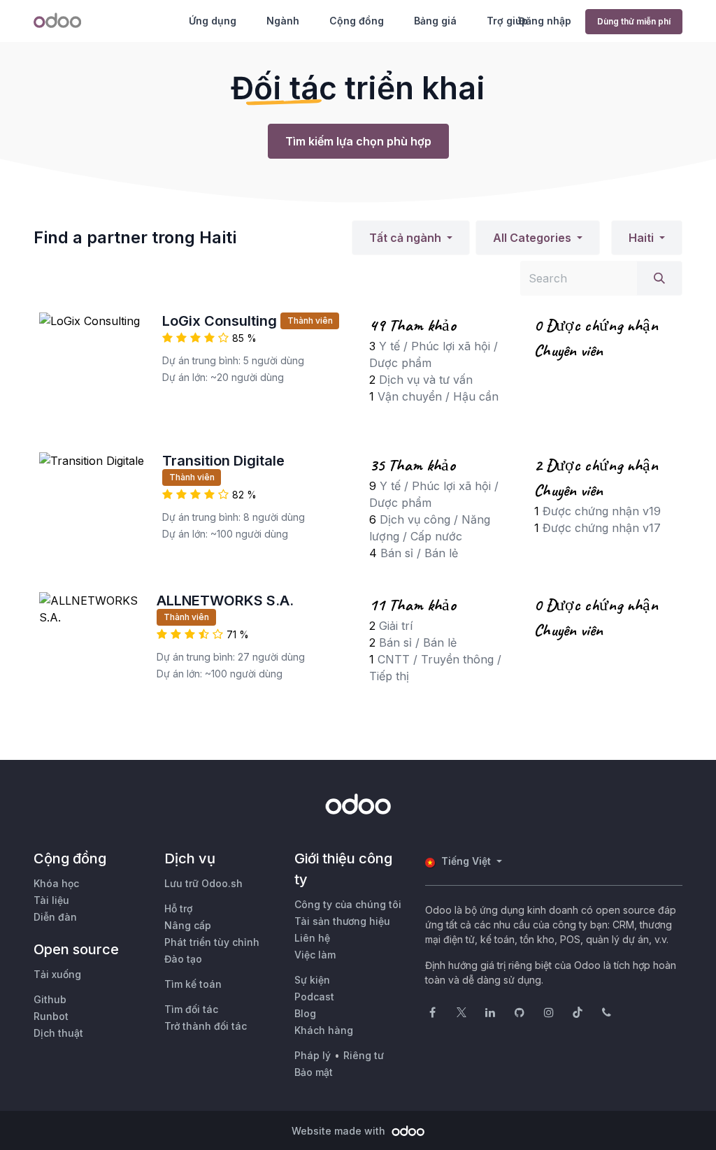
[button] (411, 237)
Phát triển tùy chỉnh (211, 942)
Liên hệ (312, 938)
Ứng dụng (212, 21)
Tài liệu (51, 900)
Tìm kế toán (193, 984)
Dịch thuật (58, 1033)
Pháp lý (312, 1055)
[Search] (659, 278)
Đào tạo (183, 959)
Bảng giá (435, 21)
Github (50, 999)
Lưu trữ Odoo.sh (203, 883)
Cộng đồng (356, 21)
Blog (305, 1013)
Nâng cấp (187, 925)
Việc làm (315, 955)
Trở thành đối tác (205, 1026)
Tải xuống (57, 974)
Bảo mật (313, 1072)
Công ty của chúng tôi (347, 904)
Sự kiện (312, 980)
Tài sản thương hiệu (342, 921)
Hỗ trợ (178, 908)
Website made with (340, 1131)
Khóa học (56, 883)
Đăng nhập (544, 21)
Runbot (51, 1016)
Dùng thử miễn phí (634, 21)
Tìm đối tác (191, 1009)
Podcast (314, 996)
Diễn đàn (55, 917)
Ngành (282, 21)
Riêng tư (363, 1055)
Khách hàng (323, 1030)
